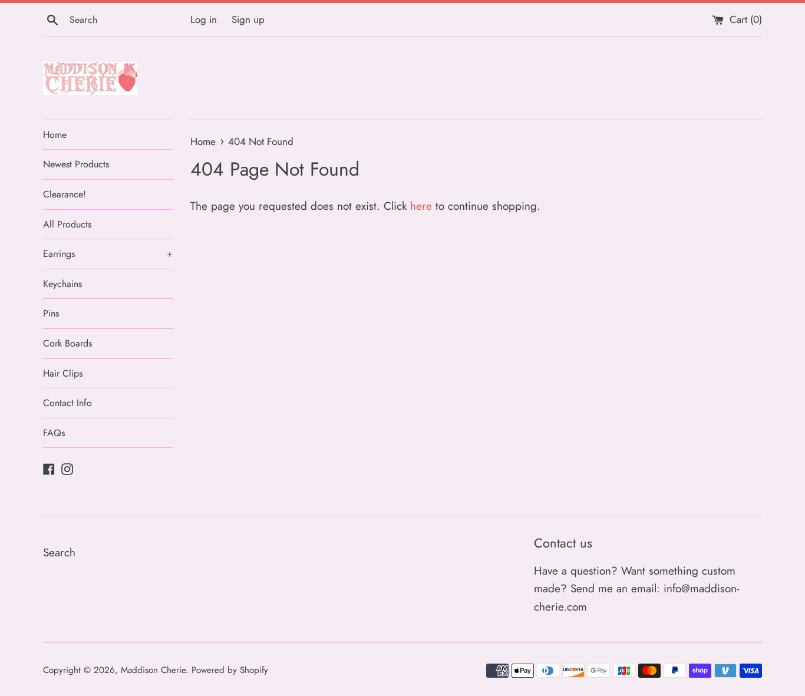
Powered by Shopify (230, 670)
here (421, 206)
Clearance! (64, 194)
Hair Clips (63, 373)
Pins (51, 313)
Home (55, 134)
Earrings (108, 253)
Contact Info (67, 403)
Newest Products (76, 164)
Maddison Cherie (153, 670)
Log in (203, 19)
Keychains (62, 284)
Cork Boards (67, 343)
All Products (67, 224)
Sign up (248, 19)
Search (59, 552)
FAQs (54, 433)
